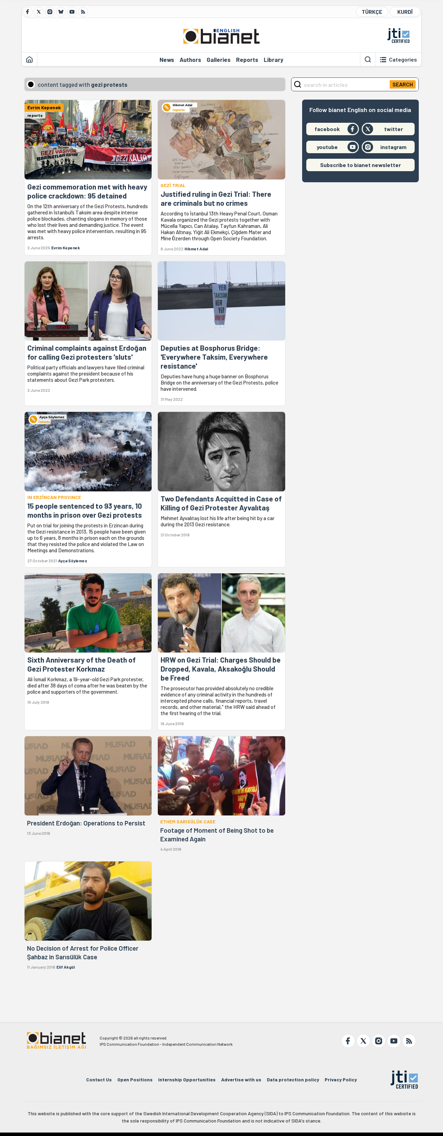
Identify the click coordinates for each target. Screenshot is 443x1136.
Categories (403, 59)
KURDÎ (405, 11)
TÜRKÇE (372, 11)
